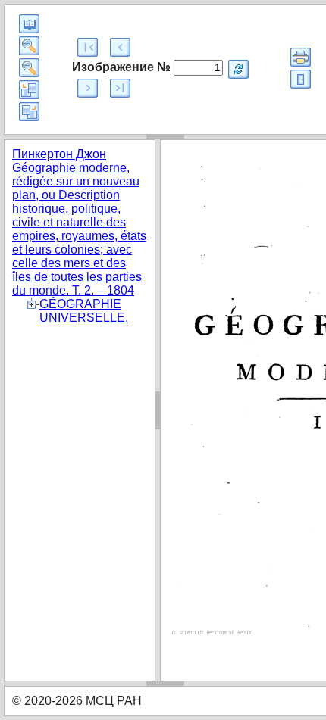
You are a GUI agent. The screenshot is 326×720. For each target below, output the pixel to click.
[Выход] (300, 79)
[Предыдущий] (120, 47)
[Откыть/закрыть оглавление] (29, 23)
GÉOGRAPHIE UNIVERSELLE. (83, 311)
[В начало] (87, 47)
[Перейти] (238, 69)
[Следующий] (87, 88)
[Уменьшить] (29, 67)
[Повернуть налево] (29, 89)
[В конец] (120, 88)
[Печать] (300, 57)
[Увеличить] (29, 45)
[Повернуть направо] (29, 111)
